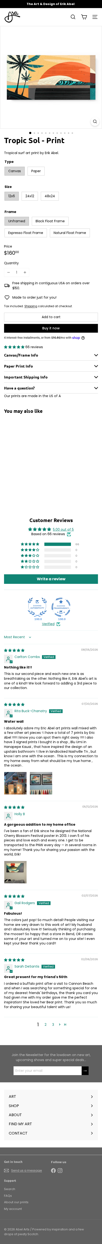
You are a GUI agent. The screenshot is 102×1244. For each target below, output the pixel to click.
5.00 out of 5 (63, 529)
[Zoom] (95, 121)
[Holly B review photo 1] (15, 872)
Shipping (30, 306)
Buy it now (51, 328)
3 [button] (53, 1024)
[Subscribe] (85, 1070)
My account (13, 1209)
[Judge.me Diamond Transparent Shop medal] (60, 607)
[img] (14, 650)
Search (9, 1189)
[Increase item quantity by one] (24, 272)
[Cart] (84, 17)
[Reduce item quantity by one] (8, 272)
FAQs (8, 1195)
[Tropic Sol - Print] (33, 455)
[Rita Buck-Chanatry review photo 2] (41, 783)
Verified (48, 624)
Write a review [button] (51, 579)
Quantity (11, 263)
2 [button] (45, 1024)
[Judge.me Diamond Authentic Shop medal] (37, 607)
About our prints (16, 1202)
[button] (14, 347)
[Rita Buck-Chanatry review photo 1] (15, 783)
